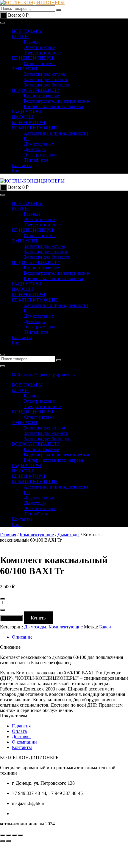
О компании (24, 741)
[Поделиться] (14, 835)
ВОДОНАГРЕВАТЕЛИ (36, 90)
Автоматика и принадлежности (56, 133)
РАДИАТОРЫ (26, 111)
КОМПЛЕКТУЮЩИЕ (35, 127)
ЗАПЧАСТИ (25, 68)
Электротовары (39, 154)
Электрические (39, 47)
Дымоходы (35, 149)
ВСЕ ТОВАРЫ (27, 31)
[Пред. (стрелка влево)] (2, 841)
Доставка (21, 736)
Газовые (32, 41)
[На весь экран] (8, 835)
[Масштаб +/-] (2, 835)
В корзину (11, 618)
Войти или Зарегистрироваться (44, 374)
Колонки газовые (41, 95)
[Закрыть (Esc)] (20, 835)
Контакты (22, 165)
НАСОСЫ (22, 117)
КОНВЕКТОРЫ (28, 122)
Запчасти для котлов (44, 74)
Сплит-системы (40, 63)
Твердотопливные (42, 52)
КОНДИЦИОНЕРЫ (32, 58)
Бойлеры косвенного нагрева (53, 106)
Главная (8, 534)
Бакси (105, 626)
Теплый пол (36, 160)
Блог (16, 170)
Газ (27, 138)
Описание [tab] (22, 636)
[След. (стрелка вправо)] (8, 841)
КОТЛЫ (20, 36)
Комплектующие (37, 534)
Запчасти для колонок (46, 79)
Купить (38, 617)
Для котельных (39, 143)
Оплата (19, 731)
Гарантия (21, 725)
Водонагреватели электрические (57, 100)
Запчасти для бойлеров (47, 84)
